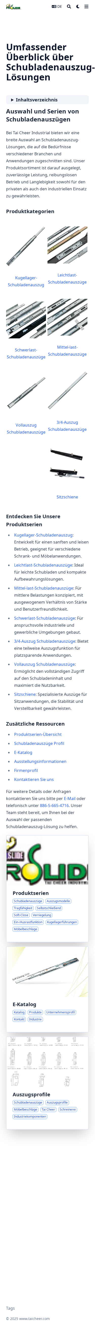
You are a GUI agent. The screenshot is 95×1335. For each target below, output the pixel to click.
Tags (10, 1308)
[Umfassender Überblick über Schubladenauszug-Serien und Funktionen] (47, 889)
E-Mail (70, 798)
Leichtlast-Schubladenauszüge (67, 278)
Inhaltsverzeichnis (37, 100)
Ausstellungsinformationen (40, 761)
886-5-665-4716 (54, 805)
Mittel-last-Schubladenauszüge (67, 350)
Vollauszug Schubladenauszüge (26, 428)
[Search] (69, 7)
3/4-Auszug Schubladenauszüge (67, 426)
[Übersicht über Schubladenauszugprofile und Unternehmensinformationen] (47, 1083)
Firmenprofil (26, 770)
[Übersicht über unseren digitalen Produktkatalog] (47, 989)
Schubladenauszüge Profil (39, 743)
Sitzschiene (67, 497)
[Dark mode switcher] (78, 7)
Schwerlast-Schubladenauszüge (26, 353)
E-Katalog (23, 752)
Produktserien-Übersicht (38, 734)
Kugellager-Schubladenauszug (26, 281)
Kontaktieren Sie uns (34, 779)
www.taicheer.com (34, 1318)
